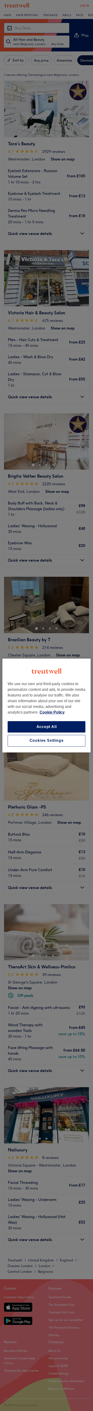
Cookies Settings (47, 741)
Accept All (46, 727)
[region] (46, 705)
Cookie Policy (52, 712)
